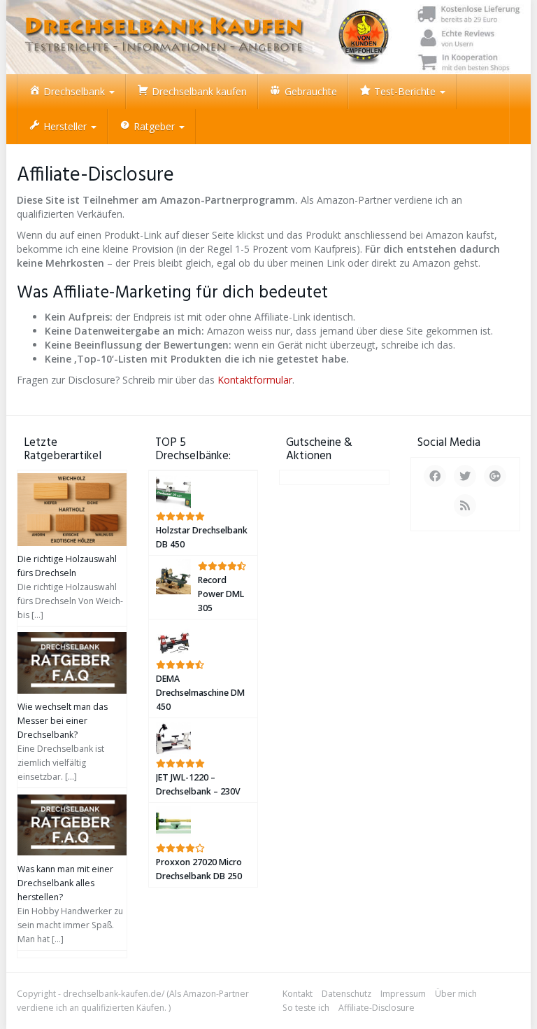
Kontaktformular (254, 379)
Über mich (456, 994)
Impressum (403, 994)
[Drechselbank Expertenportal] (268, 37)
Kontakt (297, 994)
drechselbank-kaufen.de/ (113, 994)
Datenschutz (346, 994)
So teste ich (305, 1008)
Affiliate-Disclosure (376, 1008)
